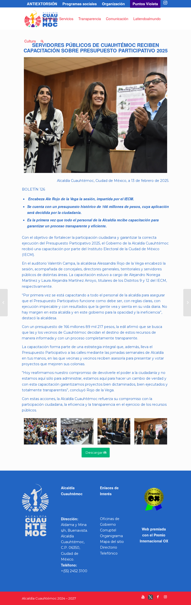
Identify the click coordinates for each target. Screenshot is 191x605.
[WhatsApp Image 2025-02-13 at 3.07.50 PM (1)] (114, 431)
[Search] (42, 41)
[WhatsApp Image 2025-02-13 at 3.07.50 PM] (95, 115)
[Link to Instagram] (165, 3)
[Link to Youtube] (143, 598)
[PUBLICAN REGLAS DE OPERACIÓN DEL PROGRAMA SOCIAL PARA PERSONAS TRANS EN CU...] (187, 302)
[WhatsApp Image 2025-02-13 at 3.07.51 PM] (40, 431)
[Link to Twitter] (150, 598)
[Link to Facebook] (158, 598)
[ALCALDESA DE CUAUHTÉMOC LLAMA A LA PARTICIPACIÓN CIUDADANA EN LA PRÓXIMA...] (4, 302)
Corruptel (108, 530)
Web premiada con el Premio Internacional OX (154, 534)
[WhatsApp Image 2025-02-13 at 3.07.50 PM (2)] (77, 431)
